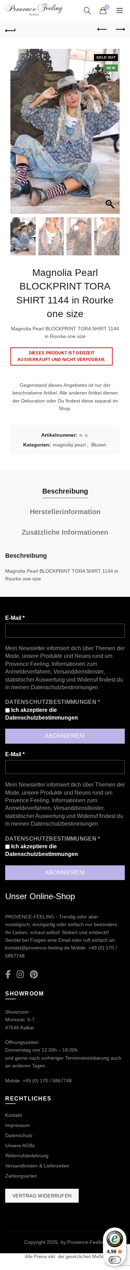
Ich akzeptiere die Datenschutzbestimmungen (41, 714)
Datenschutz (19, 1135)
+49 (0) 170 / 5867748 (47, 1080)
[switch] (115, 1260)
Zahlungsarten (21, 1176)
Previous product (102, 30)
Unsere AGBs (20, 1145)
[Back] (10, 30)
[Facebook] (8, 974)
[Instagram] (20, 974)
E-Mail (15, 618)
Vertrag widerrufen (41, 1195)
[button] (111, 135)
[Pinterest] (33, 974)
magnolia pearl (69, 445)
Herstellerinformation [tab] (65, 512)
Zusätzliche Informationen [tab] (65, 532)
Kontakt (13, 1115)
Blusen (98, 445)
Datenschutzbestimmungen (64, 687)
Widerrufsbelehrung (27, 1155)
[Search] (87, 10)
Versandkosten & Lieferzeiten (37, 1165)
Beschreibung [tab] (65, 491)
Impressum (17, 1125)
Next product (119, 30)
